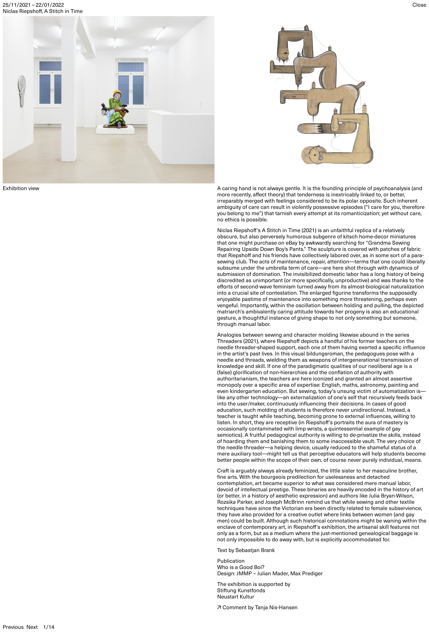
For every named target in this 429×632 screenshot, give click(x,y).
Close (419, 5)
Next (32, 627)
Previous (13, 627)
